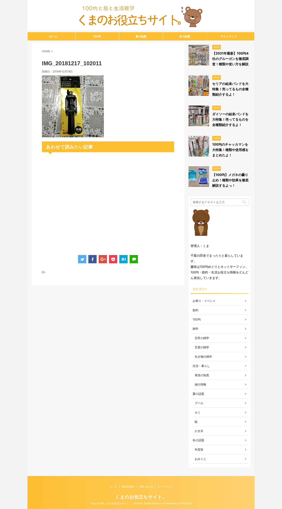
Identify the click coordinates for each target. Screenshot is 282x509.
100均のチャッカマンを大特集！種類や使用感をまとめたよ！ (230, 149)
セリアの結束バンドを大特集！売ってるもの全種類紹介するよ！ (230, 89)
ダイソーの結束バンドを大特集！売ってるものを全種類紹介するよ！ (230, 119)
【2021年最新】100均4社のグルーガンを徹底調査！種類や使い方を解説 (230, 58)
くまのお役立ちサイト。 (141, 497)
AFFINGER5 (184, 503)
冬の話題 (184, 36)
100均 (97, 36)
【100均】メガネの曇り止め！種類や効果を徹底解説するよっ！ (230, 180)
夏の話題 (141, 36)
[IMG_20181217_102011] (73, 134)
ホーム (53, 36)
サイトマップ (228, 36)
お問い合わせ (145, 486)
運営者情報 (128, 486)
